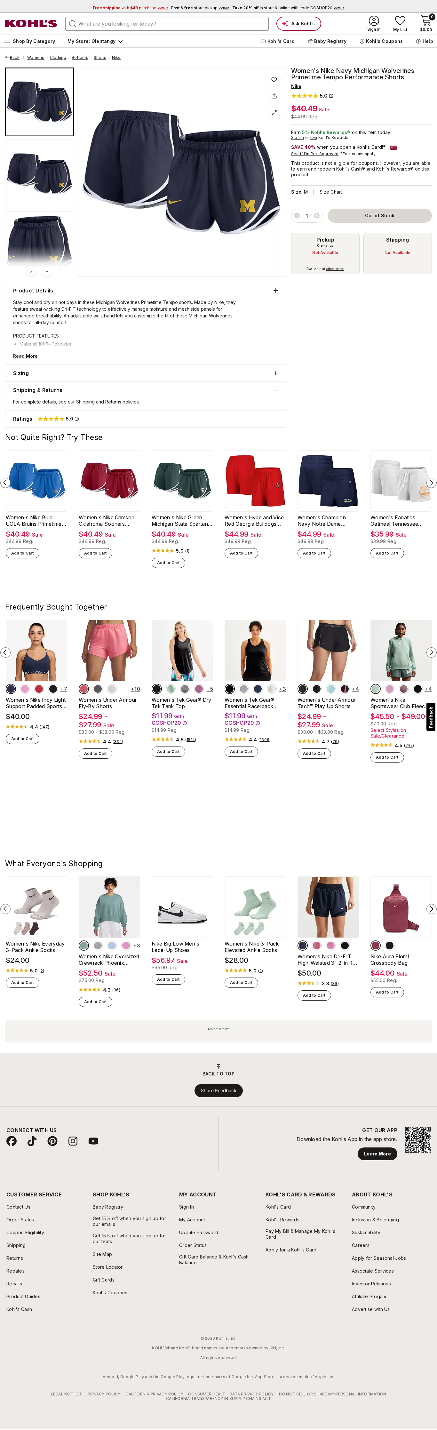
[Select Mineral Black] (157, 689)
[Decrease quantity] (297, 216)
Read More (25, 356)
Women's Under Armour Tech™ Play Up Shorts (326, 703)
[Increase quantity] (317, 216)
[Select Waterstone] (171, 689)
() (187, 551)
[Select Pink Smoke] (317, 1010)
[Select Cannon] (84, 1010)
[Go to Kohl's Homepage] (31, 24)
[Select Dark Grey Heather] (98, 1010)
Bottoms (80, 57)
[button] (312, 95)
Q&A (77, 813)
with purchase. (130, 7)
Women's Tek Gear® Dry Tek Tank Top (181, 703)
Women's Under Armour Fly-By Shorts (108, 703)
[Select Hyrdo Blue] (112, 1010)
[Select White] (112, 689)
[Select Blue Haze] (331, 689)
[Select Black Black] (303, 689)
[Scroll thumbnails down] (47, 272)
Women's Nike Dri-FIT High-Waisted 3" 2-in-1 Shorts (325, 1024)
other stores (335, 269)
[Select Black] (53, 689)
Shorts (100, 57)
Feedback (430, 717)
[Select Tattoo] (404, 689)
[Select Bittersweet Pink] (84, 689)
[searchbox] (167, 24)
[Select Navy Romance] (258, 689)
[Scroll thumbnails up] (32, 272)
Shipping (397, 239)
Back (17, 57)
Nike (116, 57)
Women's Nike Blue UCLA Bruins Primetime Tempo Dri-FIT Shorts (34, 520)
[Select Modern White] (272, 689)
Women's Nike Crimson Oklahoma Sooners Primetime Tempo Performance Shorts (106, 520)
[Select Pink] (375, 1010)
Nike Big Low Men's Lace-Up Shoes (176, 1011)
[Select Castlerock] (98, 689)
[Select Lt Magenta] (390, 689)
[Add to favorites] (274, 79)
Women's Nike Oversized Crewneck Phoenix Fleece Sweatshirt (109, 1024)
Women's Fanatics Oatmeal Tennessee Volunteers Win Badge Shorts (397, 520)
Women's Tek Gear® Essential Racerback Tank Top (249, 703)
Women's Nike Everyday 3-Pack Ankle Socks (35, 1011)
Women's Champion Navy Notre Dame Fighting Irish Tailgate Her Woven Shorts (328, 520)
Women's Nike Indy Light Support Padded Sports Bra (36, 703)
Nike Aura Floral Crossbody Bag (389, 1024)
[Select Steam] (375, 689)
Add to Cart (22, 553)
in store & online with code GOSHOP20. (288, 7)
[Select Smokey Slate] (244, 689)
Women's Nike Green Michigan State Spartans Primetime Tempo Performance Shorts (181, 520)
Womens (35, 57)
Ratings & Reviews (36, 813)
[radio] (325, 253)
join (313, 137)
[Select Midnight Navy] (11, 689)
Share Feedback (218, 1155)
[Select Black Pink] (345, 689)
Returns (113, 401)
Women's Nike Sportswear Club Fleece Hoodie (399, 703)
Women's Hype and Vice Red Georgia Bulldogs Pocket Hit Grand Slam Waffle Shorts (254, 520)
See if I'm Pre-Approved (315, 153)
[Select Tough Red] (39, 689)
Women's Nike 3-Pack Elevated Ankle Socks (252, 1011)
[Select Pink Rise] (331, 1010)
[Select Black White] (317, 689)
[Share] (274, 96)
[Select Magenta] (25, 689)
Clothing (58, 57)
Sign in (297, 137)
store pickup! (200, 7)
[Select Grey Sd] (185, 689)
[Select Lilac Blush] (199, 689)
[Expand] (274, 112)
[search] (73, 23)
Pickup (325, 239)
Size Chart (331, 192)
